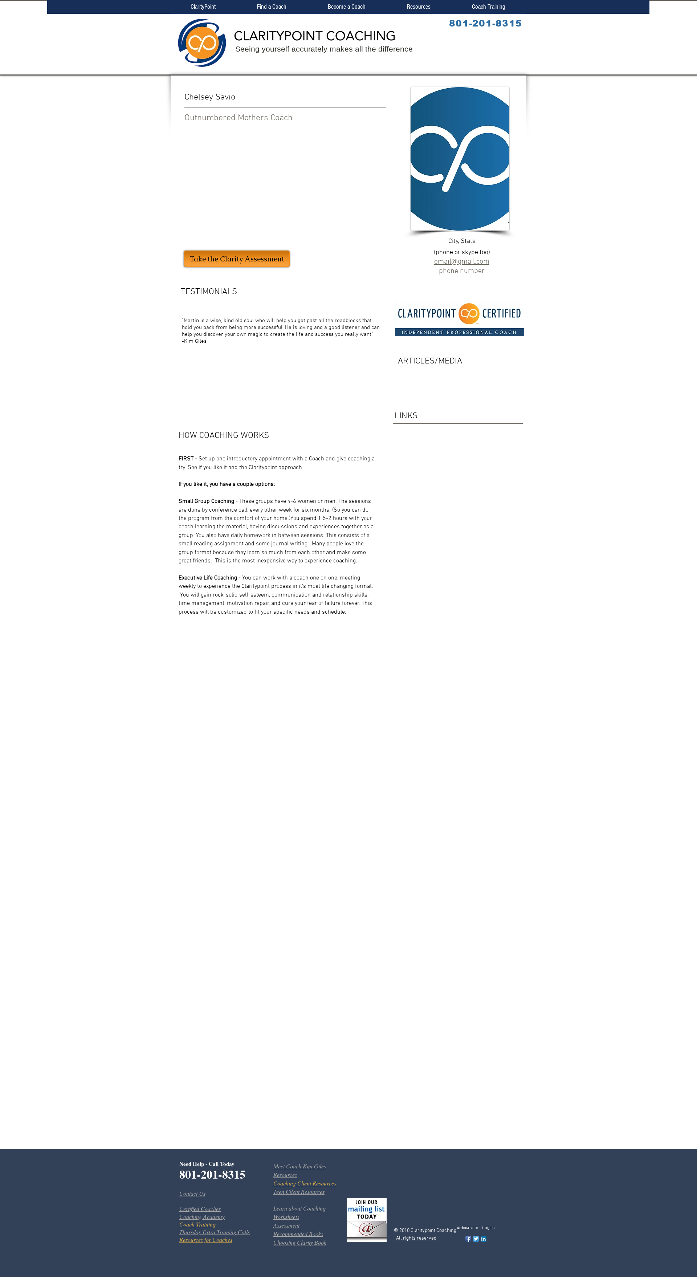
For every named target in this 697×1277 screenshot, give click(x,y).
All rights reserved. (416, 1238)
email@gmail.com (461, 261)
